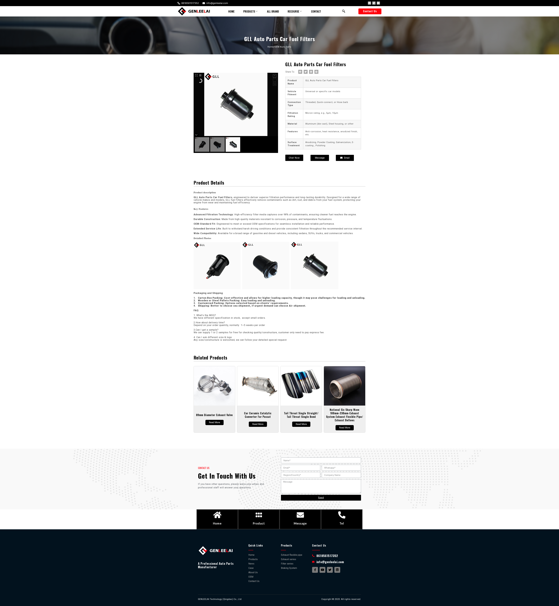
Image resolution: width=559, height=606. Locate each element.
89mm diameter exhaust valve (214, 415)
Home (217, 523)
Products (249, 11)
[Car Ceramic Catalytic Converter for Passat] (257, 386)
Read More (214, 422)
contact (316, 11)
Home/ (271, 47)
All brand (273, 11)
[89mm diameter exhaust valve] (214, 386)
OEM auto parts (283, 47)
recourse (293, 11)
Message (300, 523)
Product (259, 523)
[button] (369, 11)
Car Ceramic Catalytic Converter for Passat (257, 415)
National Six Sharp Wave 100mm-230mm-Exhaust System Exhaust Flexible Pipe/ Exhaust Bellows (344, 415)
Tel (341, 523)
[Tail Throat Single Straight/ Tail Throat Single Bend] (301, 386)
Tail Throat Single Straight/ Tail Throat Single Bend (301, 415)
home (231, 11)
